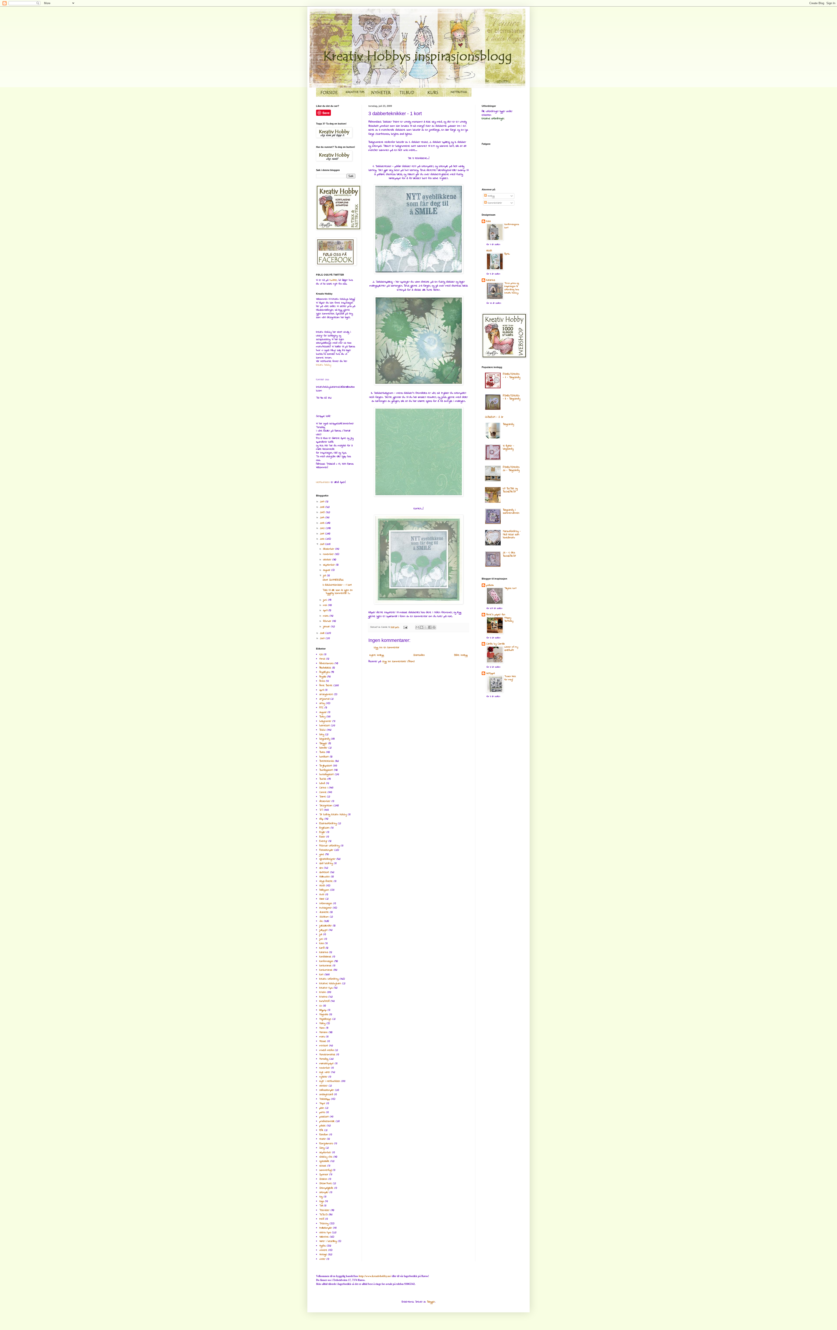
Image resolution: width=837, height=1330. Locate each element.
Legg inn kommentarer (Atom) (398, 661)
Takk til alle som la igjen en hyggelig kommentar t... (338, 591)
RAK (321, 1130)
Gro (321, 868)
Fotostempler (326, 850)
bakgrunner (325, 721)
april (325, 610)
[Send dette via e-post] (417, 627)
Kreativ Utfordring (329, 979)
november (329, 554)
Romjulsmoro (326, 1144)
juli (325, 576)
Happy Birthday (508, 619)
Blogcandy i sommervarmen (511, 511)
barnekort (324, 726)
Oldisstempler (326, 1090)
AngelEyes (324, 672)
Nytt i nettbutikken (329, 1081)
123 (321, 654)
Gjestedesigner (327, 859)
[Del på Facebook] (430, 627)
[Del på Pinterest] (434, 627)
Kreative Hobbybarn (330, 984)
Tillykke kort (510, 588)
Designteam (325, 806)
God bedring (326, 863)
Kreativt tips (326, 988)
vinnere (323, 1250)
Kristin (322, 992)
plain (321, 1108)
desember (329, 549)
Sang (322, 1148)
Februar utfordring (329, 846)
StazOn (323, 1179)
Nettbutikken (323, 482)
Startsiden (419, 655)
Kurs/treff (324, 1001)
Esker (322, 837)
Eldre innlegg (461, 655)
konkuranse (325, 966)
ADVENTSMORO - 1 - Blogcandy (511, 375)
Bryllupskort (325, 766)
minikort (323, 1046)
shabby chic (325, 1157)
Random (323, 1135)
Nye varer (324, 1072)
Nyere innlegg (376, 655)
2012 (323, 528)
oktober (327, 560)
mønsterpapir (326, 1064)
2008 (322, 633)
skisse (322, 1166)
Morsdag (323, 1059)
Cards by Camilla (495, 644)
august (327, 570)
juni (325, 600)
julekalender (325, 926)
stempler (323, 1192)
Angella (322, 677)
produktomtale (327, 1121)
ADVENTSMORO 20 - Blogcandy (511, 468)
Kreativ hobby (323, 365)
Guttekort (324, 872)
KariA (322, 948)
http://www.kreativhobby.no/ (375, 1276)
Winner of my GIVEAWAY (511, 648)
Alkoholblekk (325, 668)
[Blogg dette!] (421, 627)
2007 (323, 638)
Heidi (322, 886)
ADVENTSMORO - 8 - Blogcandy (511, 397)
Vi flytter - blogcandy (508, 447)
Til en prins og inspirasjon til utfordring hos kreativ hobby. (511, 288)
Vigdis (322, 1246)
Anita (322, 681)
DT (321, 810)
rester (322, 1139)
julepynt (323, 930)
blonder (323, 748)
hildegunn (324, 890)
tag (321, 1197)
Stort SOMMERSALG (333, 580)
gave (321, 854)
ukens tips (325, 1233)
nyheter (323, 1077)
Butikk (322, 779)
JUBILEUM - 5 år (494, 417)
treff (321, 1219)
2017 (322, 502)
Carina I (323, 788)
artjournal (324, 699)
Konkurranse (325, 970)
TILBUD (323, 1215)
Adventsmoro (326, 663)
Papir (322, 1103)
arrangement (326, 694)
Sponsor (323, 1175)
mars (326, 616)
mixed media (326, 1050)
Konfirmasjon (326, 961)
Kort (321, 975)
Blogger (323, 743)
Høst (321, 899)
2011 (322, 534)
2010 (322, 539)
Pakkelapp (324, 1099)
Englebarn (324, 828)
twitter (333, 280)
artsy (322, 703)
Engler (322, 832)
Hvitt (321, 895)
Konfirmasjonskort (511, 226)
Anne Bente (325, 685)
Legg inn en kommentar (386, 648)
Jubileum (324, 917)
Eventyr (323, 841)
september (329, 565)
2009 (322, 544)
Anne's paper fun (495, 615)
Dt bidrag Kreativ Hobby (333, 815)
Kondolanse (325, 957)
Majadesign (325, 1019)
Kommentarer (494, 203)
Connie (323, 792)
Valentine (324, 1237)
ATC (321, 708)
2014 (322, 518)
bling (321, 735)
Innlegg (491, 196)
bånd (322, 783)
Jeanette (324, 912)
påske (322, 1126)
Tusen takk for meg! (510, 678)
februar (327, 621)
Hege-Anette (326, 881)
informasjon (325, 903)
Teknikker (324, 1210)
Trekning (323, 1224)
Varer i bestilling (328, 1241)
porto (322, 1112)
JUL (321, 921)
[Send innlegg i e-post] (405, 627)
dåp (321, 819)
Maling (322, 1023)
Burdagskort (326, 770)
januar (327, 627)
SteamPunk (325, 1183)
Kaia (321, 943)
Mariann (323, 1032)
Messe (322, 1041)
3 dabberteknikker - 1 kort (337, 585)
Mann (322, 1028)
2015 (323, 512)
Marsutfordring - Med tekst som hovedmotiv (512, 534)
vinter (322, 1259)
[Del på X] (426, 627)
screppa (490, 673)
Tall (321, 1206)
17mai (322, 659)
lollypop (323, 1010)
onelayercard (326, 1094)
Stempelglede (326, 1188)
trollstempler (325, 1228)
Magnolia (323, 1014)
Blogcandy (508, 424)
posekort (324, 1117)
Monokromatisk (327, 1055)
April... (507, 254)
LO (320, 1006)
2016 (322, 507)
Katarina (323, 952)
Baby (322, 717)
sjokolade (324, 1161)
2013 (322, 523)
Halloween (324, 877)
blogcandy (324, 739)
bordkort (324, 757)
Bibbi (322, 730)
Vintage (323, 1255)
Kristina (323, 997)
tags (321, 1201)
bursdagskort (326, 774)
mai (325, 605)
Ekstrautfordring (328, 823)
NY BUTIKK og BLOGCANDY (510, 490)
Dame (322, 797)
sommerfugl (325, 1170)
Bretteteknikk (326, 761)
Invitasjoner (325, 908)
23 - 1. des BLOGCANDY (509, 554)
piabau (490, 585)
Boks (322, 752)
